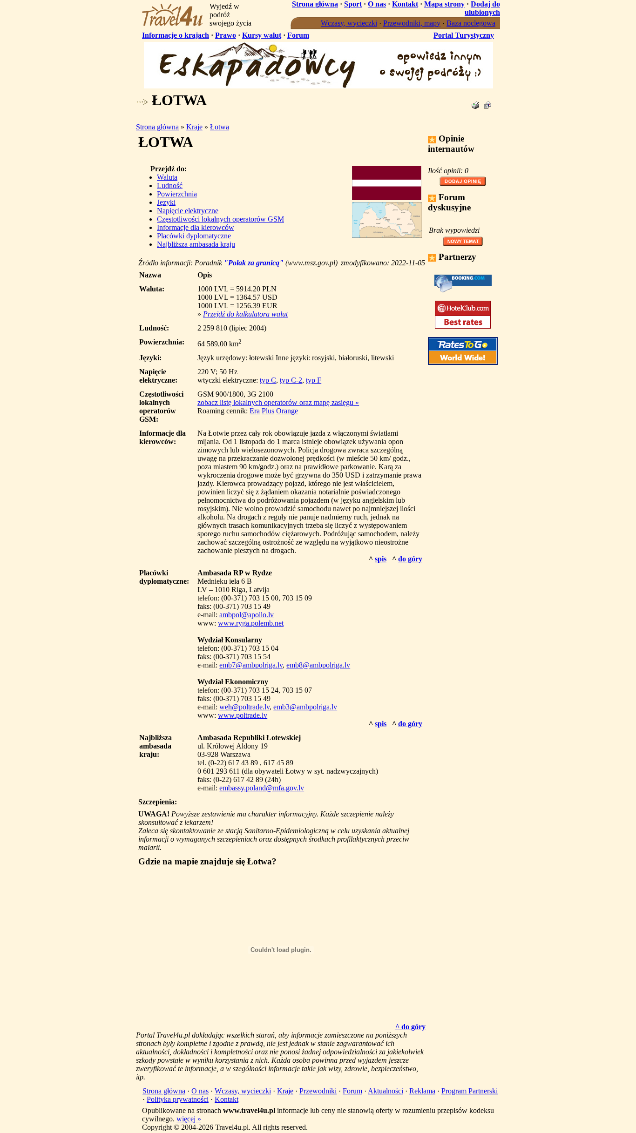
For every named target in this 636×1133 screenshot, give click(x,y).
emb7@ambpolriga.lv (251, 665)
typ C (268, 380)
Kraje (194, 127)
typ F (313, 380)
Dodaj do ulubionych (482, 8)
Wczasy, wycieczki (349, 23)
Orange (287, 411)
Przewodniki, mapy (411, 23)
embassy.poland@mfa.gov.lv (261, 788)
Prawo (225, 35)
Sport (353, 4)
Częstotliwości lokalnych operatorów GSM (220, 219)
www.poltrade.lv (242, 715)
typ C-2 (291, 380)
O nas (377, 4)
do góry (410, 559)
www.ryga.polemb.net (251, 623)
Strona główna (315, 4)
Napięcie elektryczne (187, 211)
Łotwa (219, 127)
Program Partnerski (469, 1091)
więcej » (188, 1119)
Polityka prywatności (178, 1099)
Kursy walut (261, 35)
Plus (268, 411)
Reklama (422, 1091)
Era (255, 411)
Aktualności (385, 1091)
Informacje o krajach (175, 35)
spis (380, 559)
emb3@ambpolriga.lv (305, 707)
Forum (298, 35)
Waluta (167, 177)
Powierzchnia (177, 194)
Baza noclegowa (471, 23)
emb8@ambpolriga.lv (318, 665)
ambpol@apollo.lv (246, 615)
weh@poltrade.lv (244, 707)
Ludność (170, 185)
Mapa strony (444, 4)
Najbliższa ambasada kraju (196, 244)
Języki (166, 202)
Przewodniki (318, 1091)
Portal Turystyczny (463, 35)
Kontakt (405, 4)
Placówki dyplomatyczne (194, 236)
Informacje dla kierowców (195, 227)
